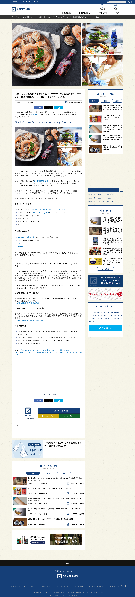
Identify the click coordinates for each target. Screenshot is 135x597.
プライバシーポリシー (62, 586)
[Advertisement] (48, 374)
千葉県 (110, 198)
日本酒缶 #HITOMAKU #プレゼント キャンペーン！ (50, 210)
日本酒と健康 (42, 493)
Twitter (129, 2)
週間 (48, 473)
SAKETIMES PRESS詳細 (28, 303)
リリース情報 (29, 102)
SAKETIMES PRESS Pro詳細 (30, 320)
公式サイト (35, 114)
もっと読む (105, 269)
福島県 (101, 201)
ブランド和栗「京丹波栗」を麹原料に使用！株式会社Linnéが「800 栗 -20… (54, 510)
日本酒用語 (42, 524)
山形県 (91, 201)
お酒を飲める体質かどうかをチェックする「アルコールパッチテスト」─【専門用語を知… (55, 499)
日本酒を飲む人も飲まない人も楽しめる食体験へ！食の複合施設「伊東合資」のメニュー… (55, 479)
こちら (25, 224)
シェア (39, 107)
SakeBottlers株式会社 (26, 237)
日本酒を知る (67, 13)
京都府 (110, 194)
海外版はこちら (114, 586)
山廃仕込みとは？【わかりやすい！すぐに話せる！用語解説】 (51, 519)
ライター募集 (79, 586)
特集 (118, 13)
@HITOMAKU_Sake (43, 181)
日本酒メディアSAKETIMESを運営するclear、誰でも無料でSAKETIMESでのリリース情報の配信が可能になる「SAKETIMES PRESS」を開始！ (48, 352)
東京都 (91, 198)
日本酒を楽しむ (84, 13)
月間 (64, 473)
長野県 (101, 198)
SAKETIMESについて (18, 586)
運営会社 (33, 586)
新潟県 (91, 194)
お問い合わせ (45, 586)
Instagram (22, 246)
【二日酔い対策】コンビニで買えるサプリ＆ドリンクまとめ (50, 488)
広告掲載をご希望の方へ (96, 586)
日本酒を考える (103, 13)
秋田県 (110, 201)
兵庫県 (101, 194)
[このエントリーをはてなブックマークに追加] (58, 107)
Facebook (131, 2)
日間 (33, 473)
